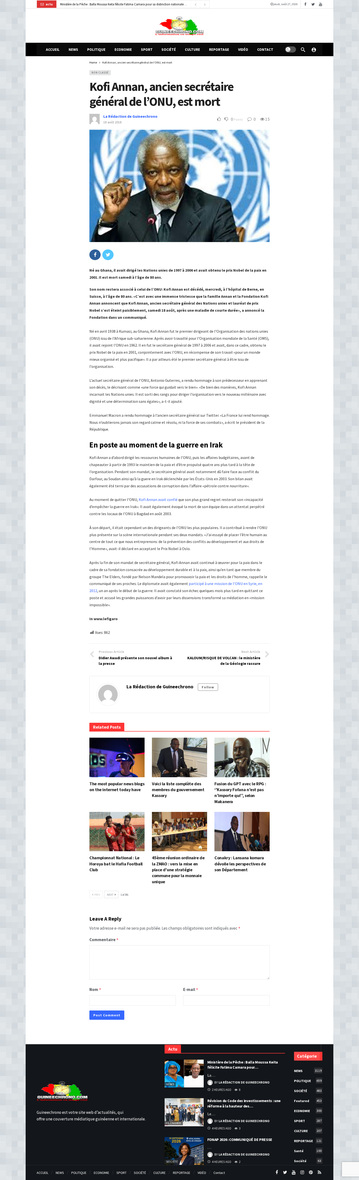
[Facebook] (305, 4)
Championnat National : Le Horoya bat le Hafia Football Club (116, 863)
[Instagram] (302, 1172)
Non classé (100, 72)
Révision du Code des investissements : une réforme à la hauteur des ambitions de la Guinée (120, 4)
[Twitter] (313, 4)
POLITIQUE (308, 1080)
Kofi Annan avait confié (158, 499)
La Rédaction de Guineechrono (130, 116)
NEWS (170, 1084)
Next (110, 894)
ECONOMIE (173, 1123)
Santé (308, 1150)
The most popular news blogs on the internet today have (116, 786)
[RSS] (319, 1172)
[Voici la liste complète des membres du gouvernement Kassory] (179, 757)
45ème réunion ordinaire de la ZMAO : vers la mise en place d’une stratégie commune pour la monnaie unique (178, 869)
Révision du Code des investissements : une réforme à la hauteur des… (244, 1103)
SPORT (308, 1120)
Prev (97, 894)
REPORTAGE (308, 1140)
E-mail (190, 989)
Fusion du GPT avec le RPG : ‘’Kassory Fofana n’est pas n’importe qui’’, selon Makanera (240, 792)
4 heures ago (221, 1128)
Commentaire (104, 939)
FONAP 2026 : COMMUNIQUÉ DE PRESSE (239, 1139)
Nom (95, 989)
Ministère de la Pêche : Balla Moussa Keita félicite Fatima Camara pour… (242, 1065)
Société (172, 1161)
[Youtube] (320, 4)
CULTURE (308, 1130)
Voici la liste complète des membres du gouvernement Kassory (178, 789)
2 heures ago (221, 1090)
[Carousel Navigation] (200, 4)
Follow (208, 687)
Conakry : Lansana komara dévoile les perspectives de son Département (240, 863)
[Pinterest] (311, 1172)
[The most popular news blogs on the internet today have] (117, 757)
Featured (308, 1100)
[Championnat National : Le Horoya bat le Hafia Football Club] (117, 831)
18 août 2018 (112, 122)
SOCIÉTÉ (308, 1090)
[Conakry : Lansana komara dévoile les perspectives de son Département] (242, 831)
